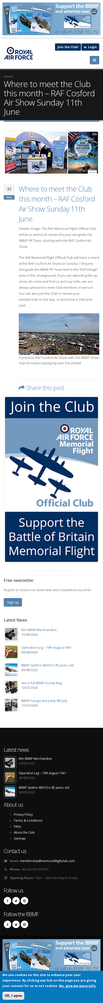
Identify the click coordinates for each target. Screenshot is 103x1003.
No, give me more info (77, 986)
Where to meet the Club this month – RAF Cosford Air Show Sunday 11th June (57, 204)
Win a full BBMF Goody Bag (41, 683)
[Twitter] (16, 900)
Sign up (13, 602)
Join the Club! (68, 47)
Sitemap (20, 838)
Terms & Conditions (28, 820)
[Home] (21, 53)
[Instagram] (24, 900)
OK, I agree (13, 996)
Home (8, 76)
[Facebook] (7, 900)
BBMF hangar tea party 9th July (44, 700)
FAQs (17, 826)
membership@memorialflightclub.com (47, 861)
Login (92, 47)
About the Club (24, 832)
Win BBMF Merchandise (39, 629)
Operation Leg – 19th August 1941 (46, 647)
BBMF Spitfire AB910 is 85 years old (47, 665)
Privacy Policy (23, 814)
